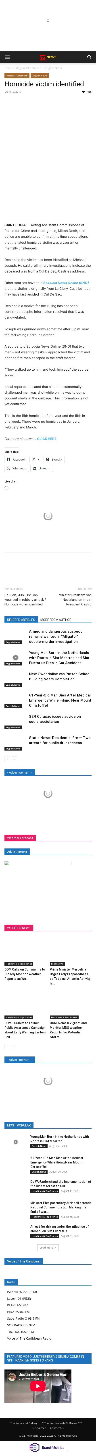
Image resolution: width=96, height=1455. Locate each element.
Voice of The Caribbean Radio (29, 1338)
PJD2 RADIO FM (18, 1312)
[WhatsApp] (39, 101)
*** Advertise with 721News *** (62, 1423)
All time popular (61, 1125)
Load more (46, 1247)
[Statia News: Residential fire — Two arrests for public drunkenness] (15, 743)
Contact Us (57, 1428)
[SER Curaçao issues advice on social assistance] (15, 721)
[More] (50, 101)
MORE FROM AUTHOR (55, 620)
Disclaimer (39, 1428)
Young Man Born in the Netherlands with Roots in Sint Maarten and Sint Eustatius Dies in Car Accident (59, 657)
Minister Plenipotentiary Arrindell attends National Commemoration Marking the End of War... (61, 1207)
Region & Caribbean (28, 68)
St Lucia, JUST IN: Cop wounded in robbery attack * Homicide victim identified (25, 599)
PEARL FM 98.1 (18, 1305)
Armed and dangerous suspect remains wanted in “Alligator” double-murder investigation (55, 636)
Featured (38, 1125)
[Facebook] (8, 101)
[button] (7, 57)
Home (8, 68)
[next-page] (14, 759)
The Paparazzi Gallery (24, 1423)
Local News (57, 963)
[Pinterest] (29, 101)
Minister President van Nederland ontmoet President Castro (75, 599)
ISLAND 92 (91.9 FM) (22, 1292)
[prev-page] (7, 759)
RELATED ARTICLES (21, 620)
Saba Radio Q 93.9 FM (23, 1318)
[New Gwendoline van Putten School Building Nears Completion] (15, 679)
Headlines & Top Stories (19, 963)
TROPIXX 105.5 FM (20, 1332)
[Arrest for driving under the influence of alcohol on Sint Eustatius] (15, 1232)
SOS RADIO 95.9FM (21, 1325)
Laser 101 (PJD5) (19, 1298)
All (24, 1125)
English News (53, 68)
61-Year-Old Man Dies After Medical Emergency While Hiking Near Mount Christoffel (60, 700)
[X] (19, 101)
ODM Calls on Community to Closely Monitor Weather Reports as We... (24, 974)
